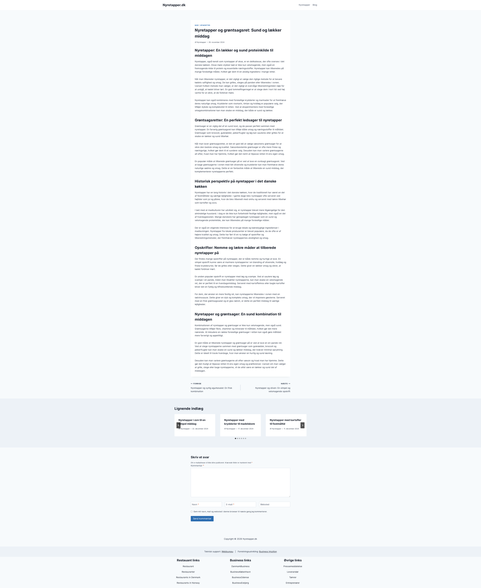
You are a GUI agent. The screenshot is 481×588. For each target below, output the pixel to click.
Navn (195, 504)
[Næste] (302, 425)
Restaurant (188, 566)
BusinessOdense (240, 577)
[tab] (235, 438)
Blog (315, 5)
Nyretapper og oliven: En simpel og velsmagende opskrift (272, 388)
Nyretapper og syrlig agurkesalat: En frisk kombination (211, 388)
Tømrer (292, 577)
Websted (264, 504)
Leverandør (292, 572)
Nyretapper (304, 5)
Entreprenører (293, 583)
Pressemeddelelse (292, 566)
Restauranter (188, 572)
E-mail (230, 504)
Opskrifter (205, 25)
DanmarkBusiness (240, 566)
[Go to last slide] (178, 425)
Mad (197, 25)
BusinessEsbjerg (240, 583)
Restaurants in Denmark (188, 577)
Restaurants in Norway (188, 583)
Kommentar (197, 465)
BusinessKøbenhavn (240, 572)
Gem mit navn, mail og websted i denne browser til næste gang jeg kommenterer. (230, 511)
